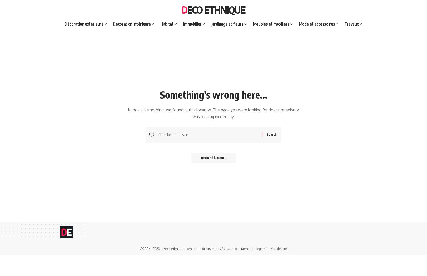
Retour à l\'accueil (213, 158)
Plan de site (278, 249)
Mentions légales (254, 249)
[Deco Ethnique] (66, 232)
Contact (233, 249)
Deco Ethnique (213, 10)
